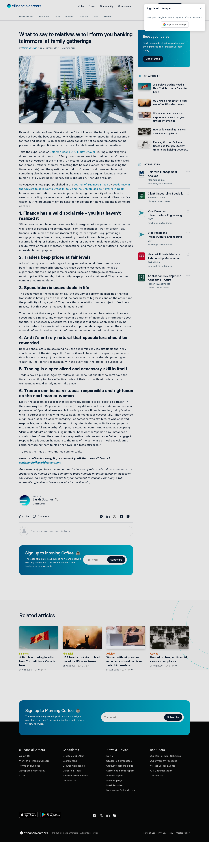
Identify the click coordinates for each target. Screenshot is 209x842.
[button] (104, 421)
